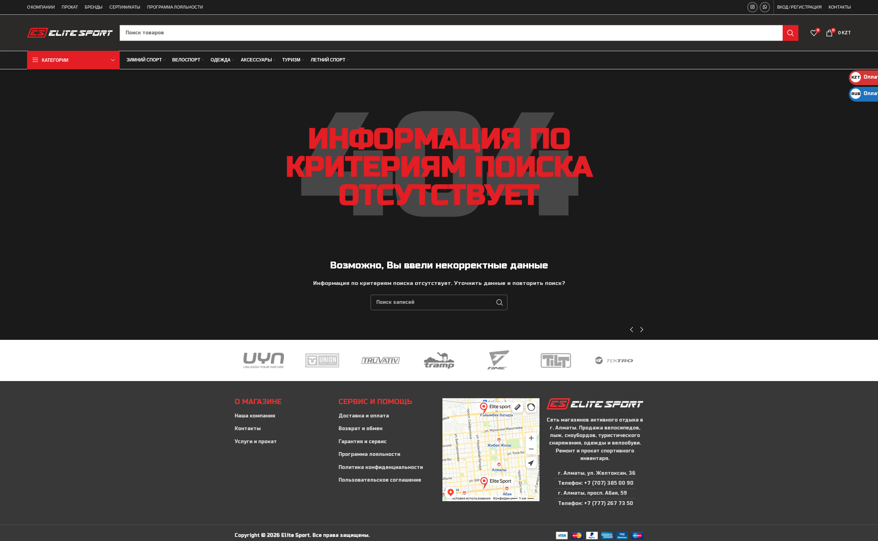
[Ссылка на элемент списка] (283, 416)
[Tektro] (601, 360)
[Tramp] (426, 360)
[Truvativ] (368, 360)
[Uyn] (251, 360)
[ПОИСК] (790, 33)
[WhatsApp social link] (765, 7)
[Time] (484, 360)
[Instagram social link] (752, 7)
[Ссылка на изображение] (594, 403)
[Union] (309, 360)
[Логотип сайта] (70, 32)
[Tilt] (543, 360)
